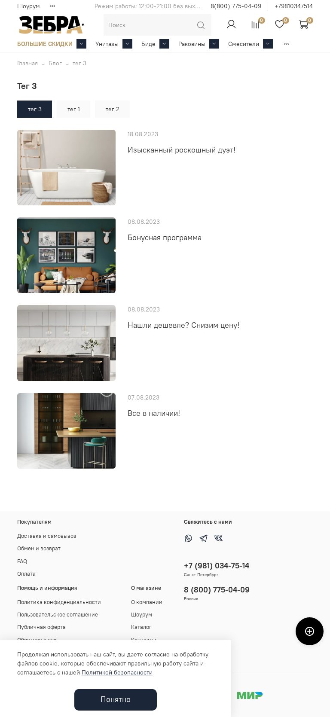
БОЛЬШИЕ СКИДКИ (45, 44)
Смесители (243, 44)
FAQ (22, 561)
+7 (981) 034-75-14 (216, 566)
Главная (27, 63)
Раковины (191, 44)
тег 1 (73, 109)
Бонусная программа (165, 237)
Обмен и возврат (39, 548)
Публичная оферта (41, 627)
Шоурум (28, 6)
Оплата (26, 574)
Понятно (116, 699)
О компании (146, 602)
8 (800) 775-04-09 (217, 590)
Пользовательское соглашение (57, 614)
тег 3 (35, 109)
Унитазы (107, 44)
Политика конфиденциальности (59, 602)
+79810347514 (294, 6)
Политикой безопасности (117, 672)
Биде (148, 44)
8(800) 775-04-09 (236, 6)
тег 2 (112, 109)
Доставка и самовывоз (46, 536)
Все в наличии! (154, 413)
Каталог (141, 627)
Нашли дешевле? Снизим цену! (183, 325)
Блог (55, 63)
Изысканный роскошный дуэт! (181, 150)
